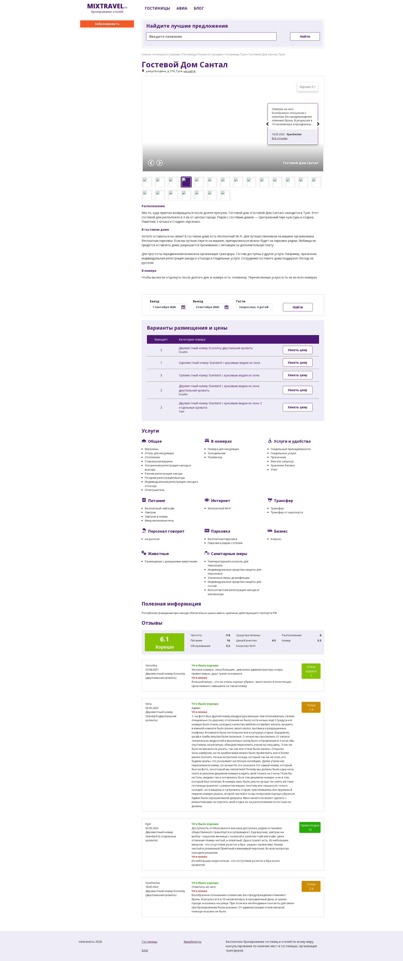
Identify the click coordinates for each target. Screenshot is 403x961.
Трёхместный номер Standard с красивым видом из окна (219, 375)
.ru (107, 8)
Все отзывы (280, 138)
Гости (240, 301)
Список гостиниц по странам (161, 54)
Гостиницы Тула (235, 54)
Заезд (154, 301)
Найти (305, 36)
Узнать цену (297, 350)
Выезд (198, 301)
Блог (145, 950)
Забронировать (107, 24)
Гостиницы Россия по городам (202, 54)
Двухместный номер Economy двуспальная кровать (216, 348)
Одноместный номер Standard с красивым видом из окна (219, 363)
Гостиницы (149, 942)
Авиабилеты (192, 942)
